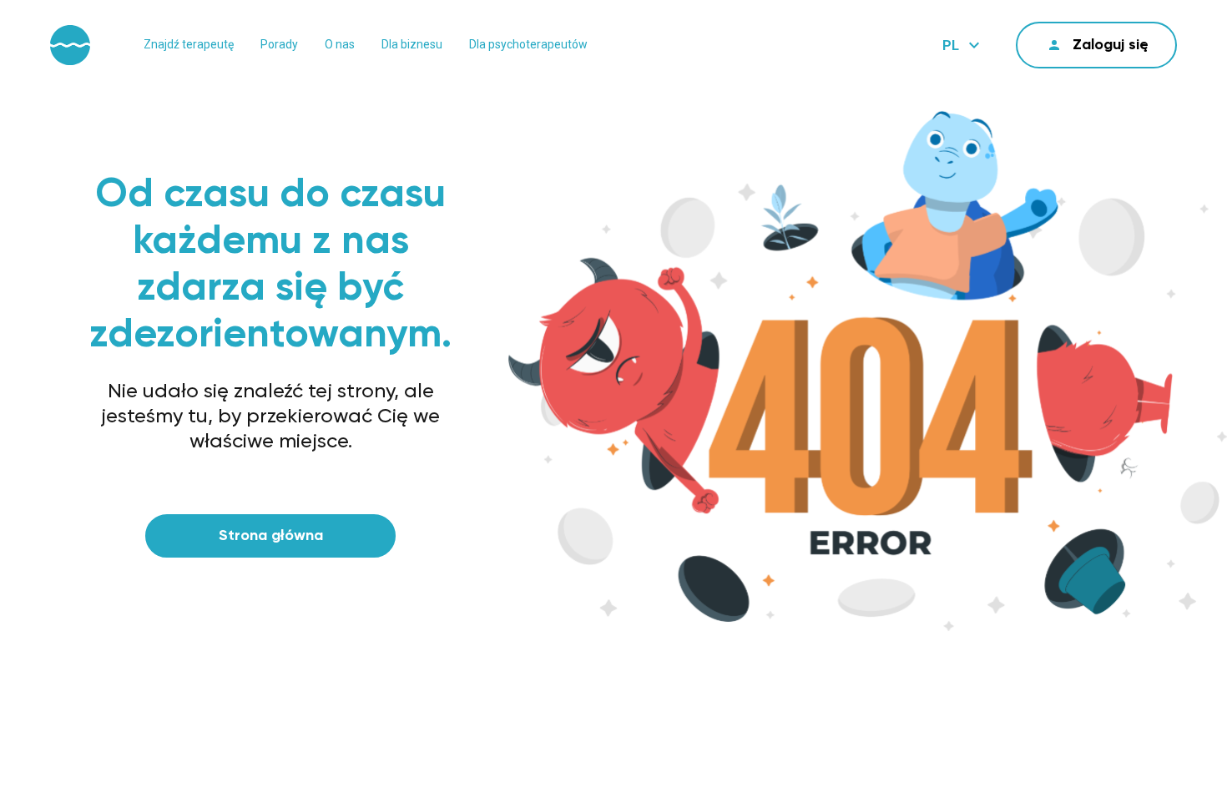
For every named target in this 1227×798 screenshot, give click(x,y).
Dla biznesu (411, 44)
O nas (340, 44)
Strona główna (271, 535)
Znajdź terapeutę (189, 44)
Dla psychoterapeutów (528, 44)
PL (950, 45)
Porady (279, 44)
